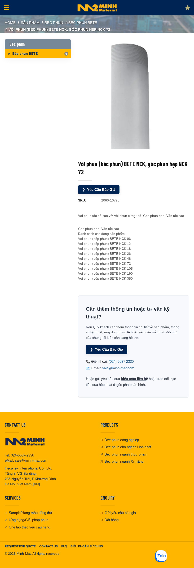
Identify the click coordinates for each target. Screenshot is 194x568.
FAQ (64, 546)
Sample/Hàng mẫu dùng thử (30, 513)
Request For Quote (20, 546)
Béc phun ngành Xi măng (124, 461)
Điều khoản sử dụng (87, 546)
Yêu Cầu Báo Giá (98, 190)
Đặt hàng (112, 520)
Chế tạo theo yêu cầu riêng (29, 527)
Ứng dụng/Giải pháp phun (28, 520)
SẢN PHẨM (30, 23)
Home (10, 23)
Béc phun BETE (82, 23)
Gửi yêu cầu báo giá (120, 513)
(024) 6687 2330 (121, 361)
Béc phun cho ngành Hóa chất (128, 447)
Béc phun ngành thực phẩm (126, 454)
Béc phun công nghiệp (122, 440)
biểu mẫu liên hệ (134, 379)
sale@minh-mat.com (118, 368)
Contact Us (48, 546)
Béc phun (54, 23)
